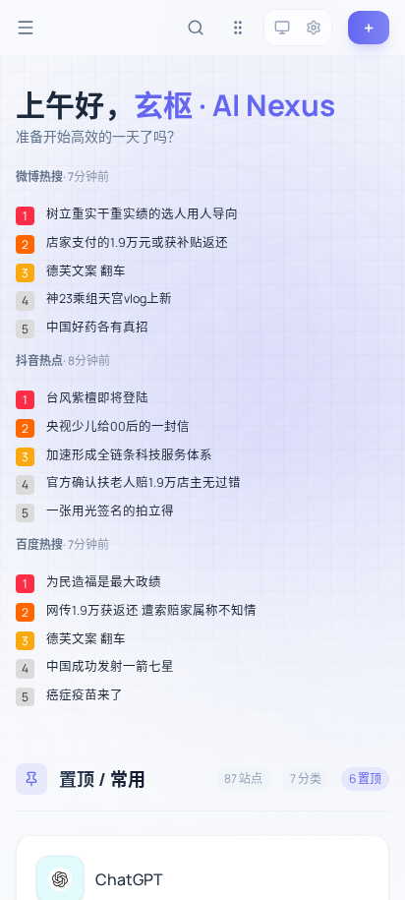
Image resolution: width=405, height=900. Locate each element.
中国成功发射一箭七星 (110, 667)
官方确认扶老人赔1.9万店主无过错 (143, 483)
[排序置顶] (238, 27)
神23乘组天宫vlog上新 (109, 299)
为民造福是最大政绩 (103, 582)
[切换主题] (282, 27)
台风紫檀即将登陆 (97, 398)
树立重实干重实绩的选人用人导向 (142, 214)
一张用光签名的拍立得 (110, 511)
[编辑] (362, 861)
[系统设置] (313, 27)
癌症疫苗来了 (84, 695)
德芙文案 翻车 (86, 271)
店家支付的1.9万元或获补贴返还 (137, 243)
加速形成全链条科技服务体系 (129, 455)
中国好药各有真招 (97, 327)
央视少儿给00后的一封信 (118, 427)
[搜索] (195, 27)
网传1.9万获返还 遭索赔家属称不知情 (151, 611)
